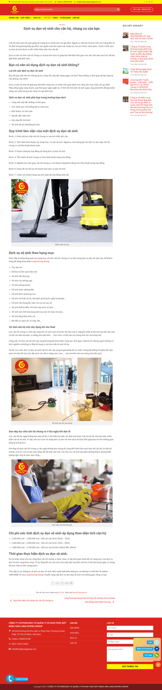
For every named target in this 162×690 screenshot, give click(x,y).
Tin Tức (47, 18)
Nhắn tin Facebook (144, 649)
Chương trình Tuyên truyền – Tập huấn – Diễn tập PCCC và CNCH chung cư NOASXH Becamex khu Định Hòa (141, 85)
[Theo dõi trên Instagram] (147, 2)
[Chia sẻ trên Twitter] (57, 583)
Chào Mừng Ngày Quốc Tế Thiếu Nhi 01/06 (141, 70)
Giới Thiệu (25, 18)
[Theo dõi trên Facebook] (144, 2)
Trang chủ (14, 18)
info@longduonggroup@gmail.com (89, 2)
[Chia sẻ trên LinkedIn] (71, 583)
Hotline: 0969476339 (64, 2)
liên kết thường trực (80, 592)
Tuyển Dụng (65, 18)
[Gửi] (118, 9)
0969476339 (22, 679)
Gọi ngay (148, 655)
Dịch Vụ (36, 18)
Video (55, 18)
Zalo (150, 642)
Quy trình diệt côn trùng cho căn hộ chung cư (33, 600)
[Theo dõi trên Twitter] (149, 2)
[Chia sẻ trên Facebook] (53, 583)
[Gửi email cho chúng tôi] (152, 2)
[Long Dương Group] (19, 9)
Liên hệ (76, 18)
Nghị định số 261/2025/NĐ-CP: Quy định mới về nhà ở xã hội (141, 36)
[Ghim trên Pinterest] (67, 583)
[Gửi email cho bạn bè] (62, 583)
